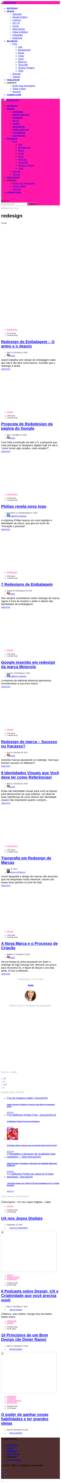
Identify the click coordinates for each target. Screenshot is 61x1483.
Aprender (17, 14)
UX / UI (16, 23)
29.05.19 (10, 1191)
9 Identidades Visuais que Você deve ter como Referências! (30, 775)
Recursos (12, 41)
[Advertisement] (30, 256)
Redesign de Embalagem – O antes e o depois (28, 344)
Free (14, 44)
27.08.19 (10, 1171)
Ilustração (17, 38)
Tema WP (23, 65)
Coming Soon (14, 95)
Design (10, 11)
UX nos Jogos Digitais (22, 1218)
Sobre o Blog (19, 89)
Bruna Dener (16, 1310)
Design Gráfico (20, 17)
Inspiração (12, 330)
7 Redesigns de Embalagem (27, 584)
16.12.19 (10, 1151)
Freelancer (13, 80)
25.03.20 (10, 1113)
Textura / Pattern (26, 68)
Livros (15, 26)
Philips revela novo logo (23, 506)
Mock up (22, 62)
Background (24, 50)
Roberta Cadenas (18, 516)
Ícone (21, 59)
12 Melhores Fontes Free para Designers (23, 1121)
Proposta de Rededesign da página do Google (27, 426)
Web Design (18, 29)
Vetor (20, 71)
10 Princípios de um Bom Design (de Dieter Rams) (24, 1337)
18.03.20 (10, 1127)
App (20, 47)
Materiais (12, 8)
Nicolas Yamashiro (19, 1228)
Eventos (16, 74)
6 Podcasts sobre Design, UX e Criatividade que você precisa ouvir (29, 1295)
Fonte (21, 56)
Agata (12, 356)
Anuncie (16, 91)
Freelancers (13, 1277)
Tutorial (16, 77)
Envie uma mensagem (23, 86)
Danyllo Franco (17, 872)
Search (32, 204)
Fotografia (17, 35)
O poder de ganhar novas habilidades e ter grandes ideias (24, 1418)
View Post (5, 369)
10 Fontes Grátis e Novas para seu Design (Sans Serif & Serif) (32, 1145)
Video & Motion (20, 32)
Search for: (5, 201)
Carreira (16, 20)
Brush (21, 53)
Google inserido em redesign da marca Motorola (28, 664)
